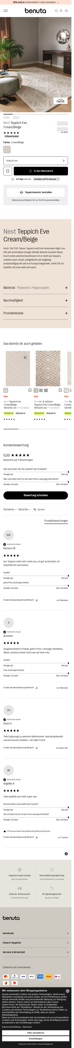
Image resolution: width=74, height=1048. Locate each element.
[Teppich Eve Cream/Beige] (7, 149)
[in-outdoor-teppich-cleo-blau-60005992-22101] (41, 390)
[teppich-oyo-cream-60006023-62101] (71, 390)
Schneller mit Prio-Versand (45, 179)
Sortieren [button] (9, 509)
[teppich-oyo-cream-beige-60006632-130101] (66, 390)
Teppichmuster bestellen (38, 192)
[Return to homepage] (35, 10)
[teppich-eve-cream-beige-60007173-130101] (5, 390)
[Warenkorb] (66, 10)
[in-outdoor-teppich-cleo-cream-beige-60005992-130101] (36, 390)
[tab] (56, 521)
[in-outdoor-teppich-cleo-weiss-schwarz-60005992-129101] (46, 390)
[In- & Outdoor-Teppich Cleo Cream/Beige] (48, 368)
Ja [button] (37, 600)
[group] (35, 455)
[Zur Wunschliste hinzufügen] (7, 171)
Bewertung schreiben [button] (36, 495)
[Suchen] (56, 11)
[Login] (61, 10)
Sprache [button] (23, 509)
